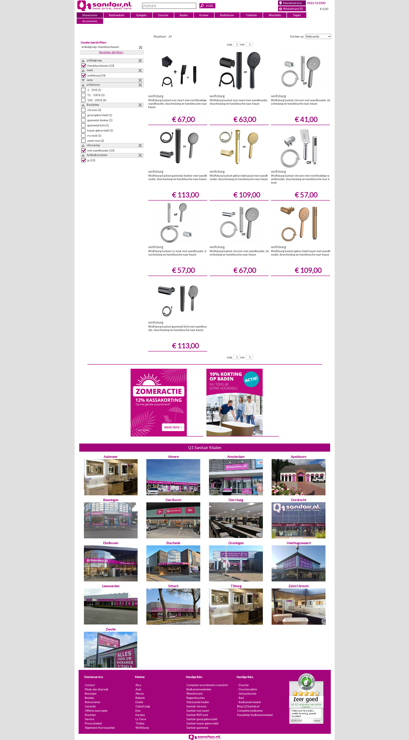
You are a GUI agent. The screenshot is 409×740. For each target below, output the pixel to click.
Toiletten (251, 15)
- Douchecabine (247, 689)
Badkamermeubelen (198, 689)
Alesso (139, 693)
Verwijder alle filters (111, 52)
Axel (138, 689)
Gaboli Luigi (142, 706)
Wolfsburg (141, 727)
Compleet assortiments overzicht (207, 685)
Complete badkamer (250, 710)
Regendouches (195, 698)
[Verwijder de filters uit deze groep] (140, 60)
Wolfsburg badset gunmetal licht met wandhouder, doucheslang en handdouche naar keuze (177, 328)
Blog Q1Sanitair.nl (248, 706)
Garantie (90, 706)
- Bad (240, 698)
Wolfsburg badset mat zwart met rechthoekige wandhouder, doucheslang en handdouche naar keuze (177, 103)
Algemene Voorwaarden (100, 727)
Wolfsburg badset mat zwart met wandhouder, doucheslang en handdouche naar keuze (238, 101)
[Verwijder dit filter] (140, 47)
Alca (138, 685)
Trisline (139, 723)
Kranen (203, 15)
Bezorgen (90, 693)
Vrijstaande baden (197, 702)
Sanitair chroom (196, 706)
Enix (137, 710)
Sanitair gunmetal (197, 727)
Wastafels (274, 15)
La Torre (140, 719)
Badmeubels (116, 15)
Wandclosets (194, 693)
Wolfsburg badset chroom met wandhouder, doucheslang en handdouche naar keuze (300, 101)
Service (89, 719)
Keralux (140, 715)
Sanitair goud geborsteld (201, 719)
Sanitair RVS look (197, 715)
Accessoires (89, 21)
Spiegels (141, 15)
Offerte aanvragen (96, 710)
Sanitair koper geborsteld (202, 723)
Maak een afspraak (96, 689)
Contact (90, 685)
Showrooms (89, 15)
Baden (184, 15)
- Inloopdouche (246, 693)
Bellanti (139, 698)
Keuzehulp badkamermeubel (254, 715)
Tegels (296, 15)
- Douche (242, 685)
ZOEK (209, 5)
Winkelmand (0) (293, 8)
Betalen (89, 698)
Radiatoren (227, 15)
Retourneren (92, 702)
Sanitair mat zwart (197, 710)
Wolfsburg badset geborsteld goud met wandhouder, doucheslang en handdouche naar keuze (238, 177)
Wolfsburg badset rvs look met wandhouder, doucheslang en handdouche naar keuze (177, 252)
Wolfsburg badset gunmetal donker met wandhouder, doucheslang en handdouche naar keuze (177, 177)
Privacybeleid (93, 723)
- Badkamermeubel (249, 702)
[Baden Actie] (234, 402)
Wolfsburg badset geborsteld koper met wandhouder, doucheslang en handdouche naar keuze (300, 252)
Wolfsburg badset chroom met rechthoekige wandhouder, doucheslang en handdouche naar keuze (300, 179)
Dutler (139, 702)
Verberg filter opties (366, 36)
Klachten (90, 715)
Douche (163, 15)
